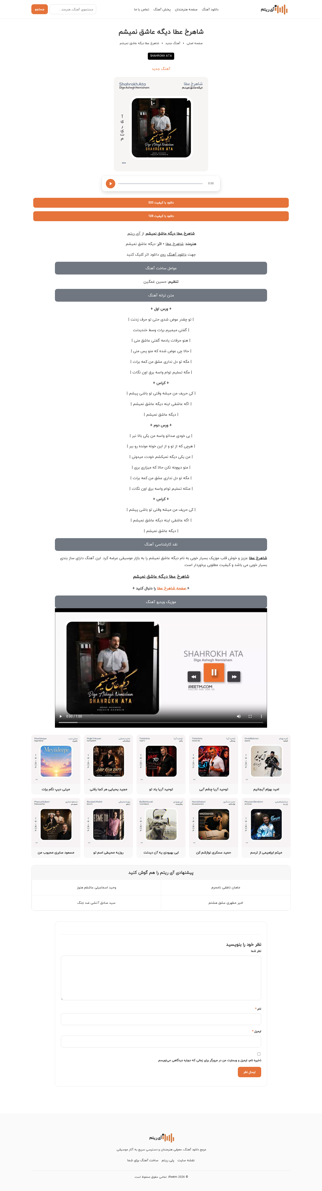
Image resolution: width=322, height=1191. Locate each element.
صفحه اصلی (194, 43)
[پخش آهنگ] (110, 183)
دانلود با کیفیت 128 (161, 216)
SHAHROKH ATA (161, 55)
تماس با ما (141, 9)
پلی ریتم (168, 1160)
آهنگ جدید (172, 43)
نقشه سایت (186, 1160)
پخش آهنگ (162, 9)
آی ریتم (133, 233)
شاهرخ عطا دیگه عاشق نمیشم (170, 233)
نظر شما (256, 951)
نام (258, 1008)
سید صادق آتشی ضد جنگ (96, 903)
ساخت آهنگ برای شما (142, 1160)
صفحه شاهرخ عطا (172, 588)
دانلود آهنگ (210, 9)
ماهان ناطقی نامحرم (225, 887)
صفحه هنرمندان (186, 9)
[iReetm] (273, 9)
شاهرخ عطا (174, 244)
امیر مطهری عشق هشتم (226, 903)
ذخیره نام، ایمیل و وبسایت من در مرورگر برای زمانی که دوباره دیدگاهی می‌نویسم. (209, 1060)
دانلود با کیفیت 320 (161, 202)
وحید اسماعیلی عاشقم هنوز (96, 887)
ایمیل (256, 1031)
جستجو (39, 9)
